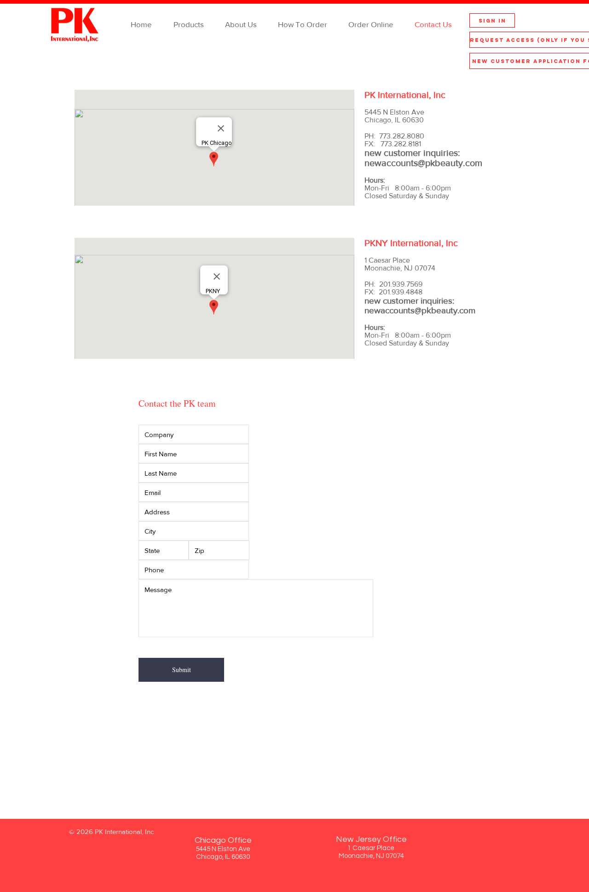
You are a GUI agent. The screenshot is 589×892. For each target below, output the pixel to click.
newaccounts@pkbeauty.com (423, 163)
